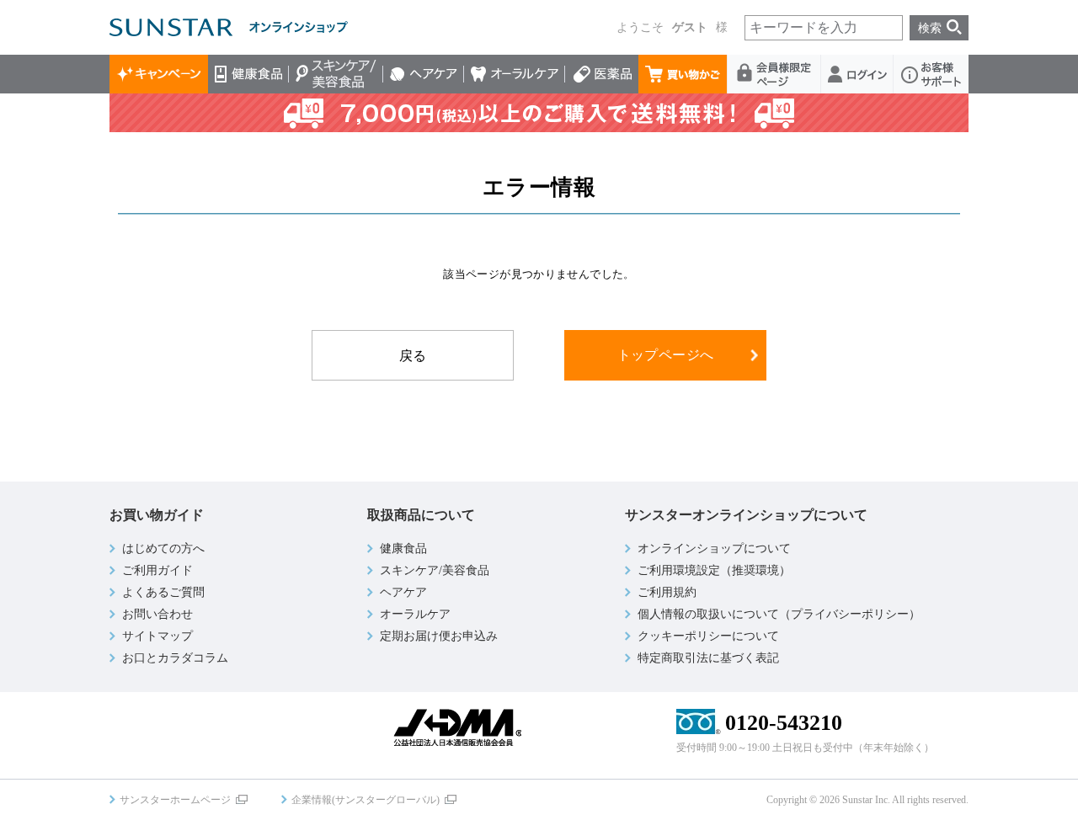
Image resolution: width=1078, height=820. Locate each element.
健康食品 (248, 74)
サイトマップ (157, 636)
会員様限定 (774, 74)
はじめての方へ (163, 548)
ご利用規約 (667, 592)
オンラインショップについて (714, 548)
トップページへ (665, 355)
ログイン (857, 74)
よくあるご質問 (163, 592)
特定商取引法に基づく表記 (708, 658)
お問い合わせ (157, 614)
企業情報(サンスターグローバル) (365, 800)
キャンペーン (158, 74)
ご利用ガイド (157, 570)
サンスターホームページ (175, 800)
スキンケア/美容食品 (336, 74)
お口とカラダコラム (175, 658)
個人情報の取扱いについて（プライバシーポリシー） (779, 614)
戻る (413, 356)
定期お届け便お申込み (439, 636)
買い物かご (683, 74)
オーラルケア (514, 74)
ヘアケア (423, 74)
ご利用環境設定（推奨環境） (714, 570)
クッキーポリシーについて (708, 636)
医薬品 (601, 74)
